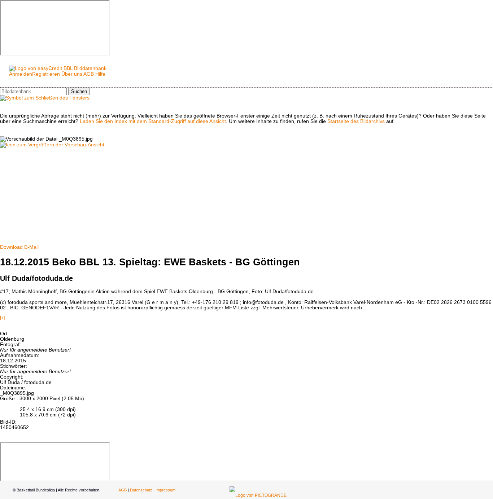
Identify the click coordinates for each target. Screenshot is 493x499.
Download (11, 247)
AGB (88, 74)
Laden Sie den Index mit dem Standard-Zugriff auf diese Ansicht (153, 121)
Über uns (71, 74)
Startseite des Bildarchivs (356, 121)
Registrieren (46, 74)
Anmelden (20, 74)
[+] (2, 318)
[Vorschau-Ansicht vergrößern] (52, 144)
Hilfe (100, 74)
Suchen (79, 91)
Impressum (165, 490)
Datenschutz (141, 490)
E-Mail (31, 247)
